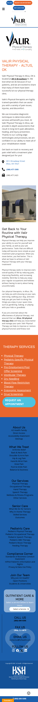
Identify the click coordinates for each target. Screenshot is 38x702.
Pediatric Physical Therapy (20, 531)
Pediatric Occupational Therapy (20, 534)
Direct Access (19, 433)
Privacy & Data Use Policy (20, 567)
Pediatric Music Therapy (20, 542)
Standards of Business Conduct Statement (20, 557)
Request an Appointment (23, 3)
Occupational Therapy (20, 486)
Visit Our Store (19, 8)
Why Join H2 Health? (20, 578)
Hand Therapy (20, 489)
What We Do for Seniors (20, 509)
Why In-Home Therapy (20, 511)
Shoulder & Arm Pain (19, 455)
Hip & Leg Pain (19, 458)
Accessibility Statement (19, 436)
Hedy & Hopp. (23, 679)
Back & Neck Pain (19, 452)
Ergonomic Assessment (17, 390)
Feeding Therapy (20, 545)
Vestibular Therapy (15, 375)
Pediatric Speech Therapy (20, 537)
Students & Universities (20, 583)
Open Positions (20, 580)
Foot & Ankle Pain (19, 467)
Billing (9, 3)
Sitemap (19, 438)
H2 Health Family (19, 430)
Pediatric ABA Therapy (20, 540)
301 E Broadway (19, 78)
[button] (28, 693)
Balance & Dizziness (19, 469)
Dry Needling (11, 378)
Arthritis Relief (19, 449)
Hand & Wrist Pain (19, 461)
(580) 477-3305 (12, 169)
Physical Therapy (13, 355)
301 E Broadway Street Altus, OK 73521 (15, 162)
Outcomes (20, 517)
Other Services (20, 498)
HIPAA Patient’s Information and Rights (20, 562)
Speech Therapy (20, 492)
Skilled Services (20, 514)
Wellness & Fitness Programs (20, 495)
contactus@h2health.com (20, 640)
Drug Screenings (13, 394)
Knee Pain (19, 464)
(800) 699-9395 (20, 698)
